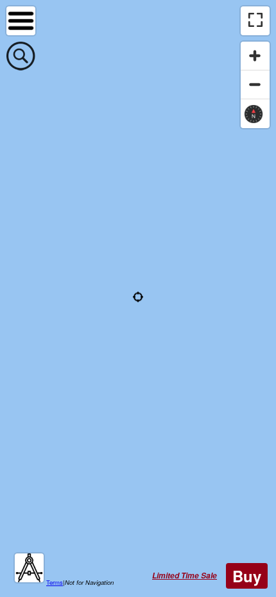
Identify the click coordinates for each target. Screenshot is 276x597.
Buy (246, 576)
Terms (54, 582)
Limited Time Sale (184, 575)
